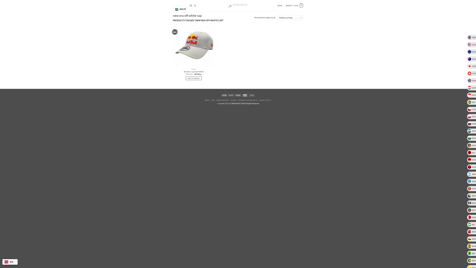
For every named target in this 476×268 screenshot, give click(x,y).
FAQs (213, 100)
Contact (233, 100)
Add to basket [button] (194, 78)
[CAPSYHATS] (238, 5)
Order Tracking (222, 100)
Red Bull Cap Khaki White (194, 72)
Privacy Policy (265, 100)
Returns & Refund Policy (248, 100)
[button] (190, 5)
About (207, 100)
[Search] (195, 5)
